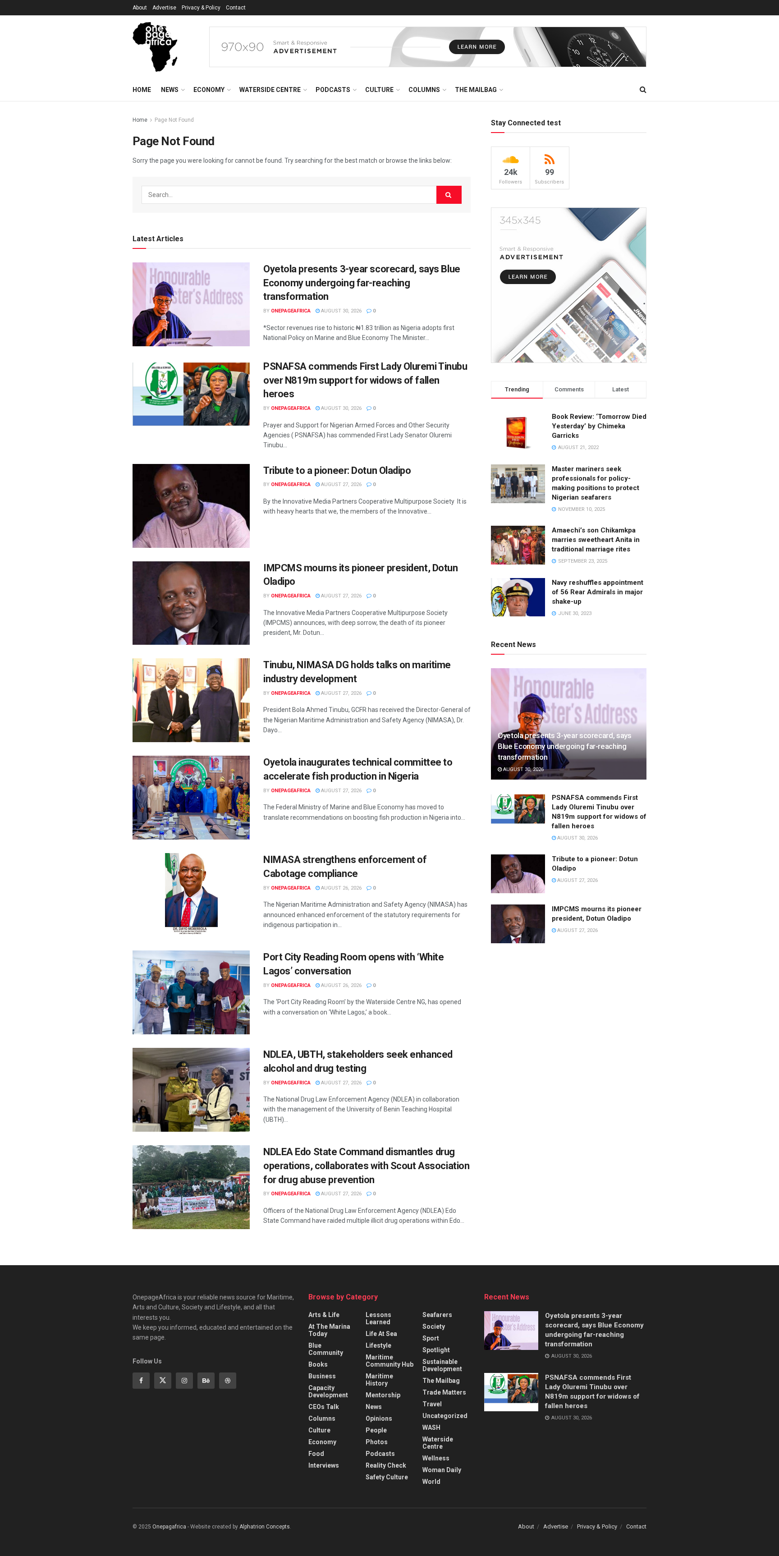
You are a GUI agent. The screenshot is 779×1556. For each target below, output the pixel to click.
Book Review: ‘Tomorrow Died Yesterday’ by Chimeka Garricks (599, 426)
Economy (209, 89)
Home (142, 89)
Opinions (379, 1418)
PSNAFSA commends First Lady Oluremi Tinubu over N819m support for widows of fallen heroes (365, 380)
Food (316, 1453)
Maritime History (379, 1379)
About (140, 8)
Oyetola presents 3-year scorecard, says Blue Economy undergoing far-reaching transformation (361, 283)
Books (318, 1364)
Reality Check (386, 1465)
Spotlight (436, 1350)
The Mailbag (476, 89)
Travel (432, 1404)
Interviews (323, 1465)
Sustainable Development (442, 1365)
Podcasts (333, 89)
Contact (236, 8)
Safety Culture (387, 1477)
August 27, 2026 (341, 484)
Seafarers (437, 1314)
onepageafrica (291, 311)
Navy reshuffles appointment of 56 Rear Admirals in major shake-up (597, 592)
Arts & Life (323, 1314)
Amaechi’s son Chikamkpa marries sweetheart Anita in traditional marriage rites (596, 539)
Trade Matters (444, 1392)
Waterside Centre (270, 89)
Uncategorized (444, 1415)
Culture (379, 89)
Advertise (164, 8)
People (376, 1430)
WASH (431, 1427)
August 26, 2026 (341, 888)
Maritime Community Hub (389, 1361)
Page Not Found (174, 120)
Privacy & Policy (201, 8)
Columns (424, 89)
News (170, 89)
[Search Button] (449, 195)
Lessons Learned (378, 1318)
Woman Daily (441, 1469)
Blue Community (325, 1349)
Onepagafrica (169, 1527)
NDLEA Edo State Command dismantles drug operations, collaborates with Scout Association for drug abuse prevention (366, 1165)
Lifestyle (378, 1345)
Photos (377, 1442)
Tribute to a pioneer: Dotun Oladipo (337, 470)
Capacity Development (328, 1391)
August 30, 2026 (341, 311)
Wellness (435, 1458)
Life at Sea (381, 1333)
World (431, 1481)
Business (322, 1376)
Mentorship (383, 1395)
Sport (430, 1338)
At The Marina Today (329, 1330)
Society (433, 1326)
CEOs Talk (323, 1406)
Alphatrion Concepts (264, 1527)
